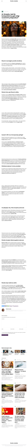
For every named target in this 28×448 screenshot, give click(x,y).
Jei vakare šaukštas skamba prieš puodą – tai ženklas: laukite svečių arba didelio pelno (20, 419)
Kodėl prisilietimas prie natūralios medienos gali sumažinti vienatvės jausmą (7, 395)
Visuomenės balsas (18, 374)
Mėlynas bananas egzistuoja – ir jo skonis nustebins (20, 371)
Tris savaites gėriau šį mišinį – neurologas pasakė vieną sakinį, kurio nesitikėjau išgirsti (7, 372)
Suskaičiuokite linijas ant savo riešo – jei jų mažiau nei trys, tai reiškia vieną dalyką (20, 395)
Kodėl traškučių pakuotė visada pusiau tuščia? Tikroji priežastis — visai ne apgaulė (7, 419)
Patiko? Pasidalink (13, 306)
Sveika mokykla (14, 1)
